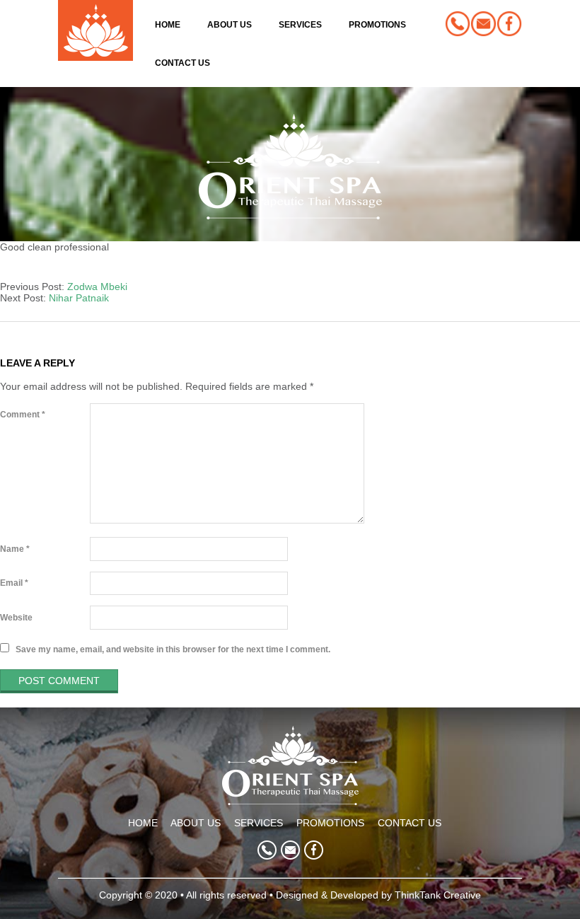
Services (300, 25)
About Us (229, 25)
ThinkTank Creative (438, 895)
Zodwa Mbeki (97, 286)
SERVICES (258, 822)
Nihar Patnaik (79, 298)
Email (14, 583)
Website (16, 618)
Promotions (377, 25)
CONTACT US (409, 822)
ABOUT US (195, 822)
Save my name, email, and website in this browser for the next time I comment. (173, 649)
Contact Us (182, 63)
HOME (143, 822)
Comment (22, 415)
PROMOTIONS (330, 822)
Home (167, 25)
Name (15, 549)
